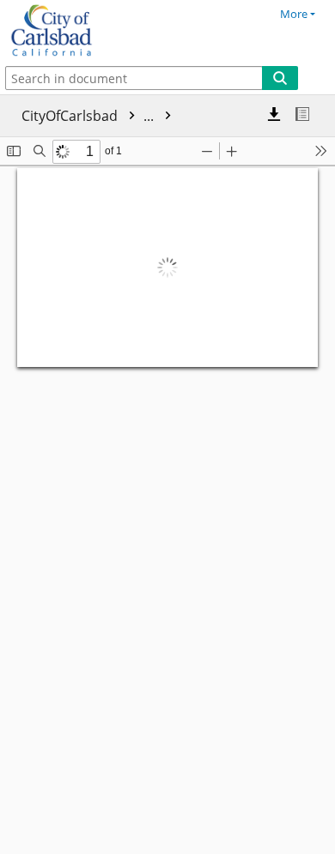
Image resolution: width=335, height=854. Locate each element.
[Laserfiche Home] (73, 31)
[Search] (280, 78)
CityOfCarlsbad (89, 115)
